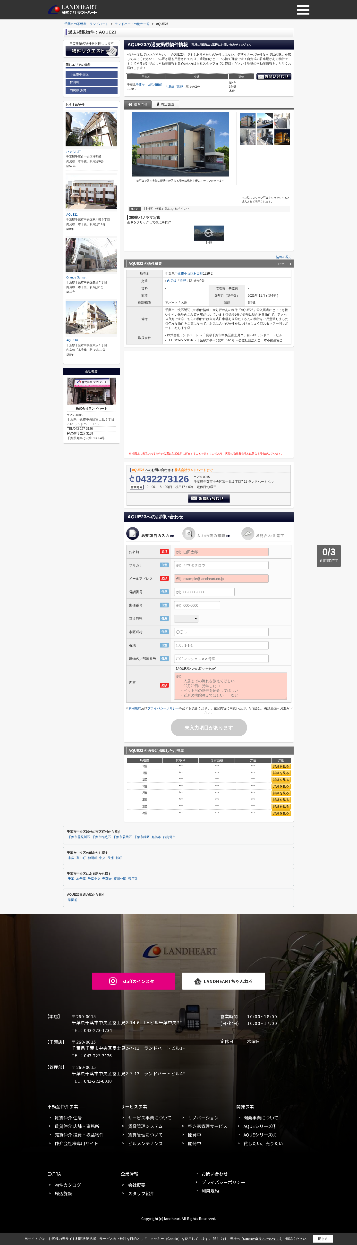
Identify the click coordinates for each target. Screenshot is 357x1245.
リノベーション (203, 1117)
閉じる (323, 1239)
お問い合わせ (215, 1173)
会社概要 (136, 1185)
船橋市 (156, 837)
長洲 (110, 858)
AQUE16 (72, 340)
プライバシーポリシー (163, 708)
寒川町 (81, 858)
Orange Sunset (76, 277)
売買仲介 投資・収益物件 (79, 1134)
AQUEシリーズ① (260, 1126)
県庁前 (133, 879)
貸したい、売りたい (263, 1143)
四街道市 (169, 837)
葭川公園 (120, 879)
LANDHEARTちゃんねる (228, 981)
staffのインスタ (138, 981)
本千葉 (81, 879)
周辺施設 (63, 1193)
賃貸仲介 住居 (68, 1117)
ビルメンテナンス (145, 1143)
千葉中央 (94, 879)
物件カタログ (68, 1185)
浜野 (180, 86)
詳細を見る (281, 766)
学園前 (72, 900)
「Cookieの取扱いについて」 (259, 1239)
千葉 (71, 879)
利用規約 (134, 708)
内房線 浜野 (78, 90)
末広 (71, 858)
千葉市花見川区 (79, 837)
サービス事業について (149, 1117)
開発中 (194, 1134)
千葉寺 (107, 879)
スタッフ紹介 (141, 1193)
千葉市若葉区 (122, 837)
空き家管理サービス (207, 1126)
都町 (119, 858)
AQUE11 (72, 214)
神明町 (92, 858)
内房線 (169, 86)
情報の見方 (284, 257)
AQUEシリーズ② (260, 1134)
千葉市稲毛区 (101, 837)
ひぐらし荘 (73, 151)
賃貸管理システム (145, 1126)
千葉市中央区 (144, 84)
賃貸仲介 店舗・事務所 (77, 1126)
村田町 (157, 84)
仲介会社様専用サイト (76, 1143)
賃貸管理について (145, 1134)
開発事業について (261, 1117)
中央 (102, 858)
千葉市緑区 (142, 837)
